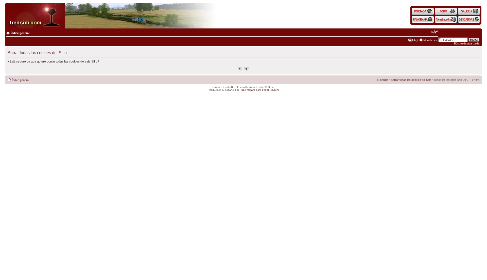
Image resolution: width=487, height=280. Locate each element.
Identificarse (430, 40)
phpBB (231, 87)
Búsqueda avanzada (466, 43)
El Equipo (382, 79)
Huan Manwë (247, 89)
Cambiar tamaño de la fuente (434, 32)
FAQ (415, 40)
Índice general (20, 33)
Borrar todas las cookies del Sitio (411, 79)
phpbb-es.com (270, 89)
